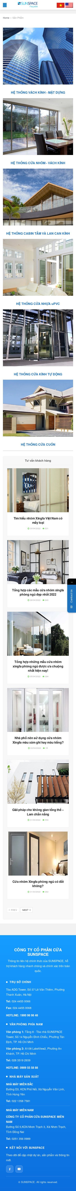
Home (6, 17)
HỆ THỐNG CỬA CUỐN (38, 444)
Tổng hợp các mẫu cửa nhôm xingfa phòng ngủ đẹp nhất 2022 (38, 592)
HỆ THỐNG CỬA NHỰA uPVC (38, 303)
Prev (13, 909)
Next (25, 909)
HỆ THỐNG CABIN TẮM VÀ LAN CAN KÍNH (38, 233)
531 (46, 528)
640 (46, 600)
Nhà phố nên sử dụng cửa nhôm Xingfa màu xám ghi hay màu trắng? (38, 740)
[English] (69, 5)
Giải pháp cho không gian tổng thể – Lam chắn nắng (38, 811)
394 (46, 676)
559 (46, 820)
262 (46, 891)
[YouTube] (19, 1169)
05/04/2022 (35, 676)
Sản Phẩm (18, 17)
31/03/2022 (35, 891)
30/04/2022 (35, 528)
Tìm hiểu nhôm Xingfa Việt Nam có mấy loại (38, 520)
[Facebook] (9, 1169)
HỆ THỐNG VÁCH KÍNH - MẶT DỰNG (38, 92)
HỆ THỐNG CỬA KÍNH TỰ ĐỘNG (38, 374)
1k (46, 748)
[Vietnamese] (61, 5)
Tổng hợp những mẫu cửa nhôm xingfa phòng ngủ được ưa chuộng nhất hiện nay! (38, 666)
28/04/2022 (35, 600)
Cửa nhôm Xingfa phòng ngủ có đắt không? (38, 883)
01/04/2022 (35, 820)
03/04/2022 (35, 748)
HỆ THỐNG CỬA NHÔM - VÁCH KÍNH (38, 163)
